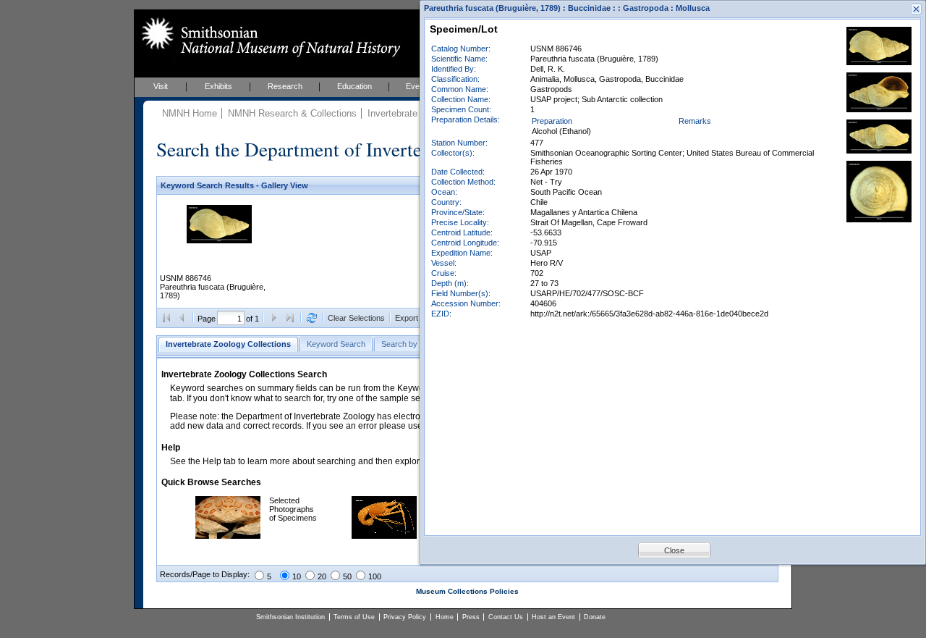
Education (354, 86)
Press (471, 617)
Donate (595, 617)
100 (374, 576)
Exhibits (218, 86)
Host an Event (553, 617)
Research (285, 86)
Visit (160, 86)
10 (296, 576)
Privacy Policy (404, 617)
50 (347, 576)
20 (322, 576)
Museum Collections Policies (467, 591)
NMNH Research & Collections (292, 113)
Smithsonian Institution (290, 617)
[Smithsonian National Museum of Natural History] (268, 37)
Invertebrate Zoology (411, 113)
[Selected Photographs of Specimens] (227, 536)
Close (674, 550)
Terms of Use (354, 617)
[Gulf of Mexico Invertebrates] (384, 536)
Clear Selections (356, 318)
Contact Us (505, 617)
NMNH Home (189, 113)
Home (445, 617)
